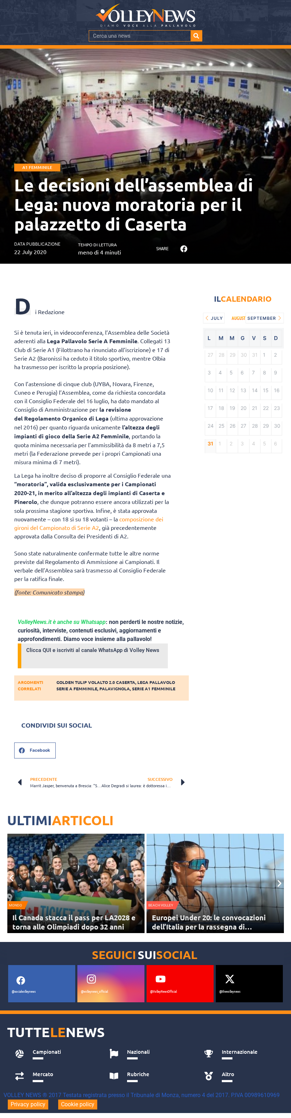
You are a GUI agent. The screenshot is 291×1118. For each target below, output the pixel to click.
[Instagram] (91, 979)
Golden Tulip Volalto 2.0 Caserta (95, 682)
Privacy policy (28, 1104)
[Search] (196, 36)
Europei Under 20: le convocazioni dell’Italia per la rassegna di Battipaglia (209, 927)
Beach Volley (160, 905)
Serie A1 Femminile (153, 688)
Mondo (15, 905)
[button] (184, 249)
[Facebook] (20, 980)
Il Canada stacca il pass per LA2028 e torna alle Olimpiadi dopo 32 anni (74, 922)
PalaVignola (114, 688)
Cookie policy (77, 1104)
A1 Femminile (37, 167)
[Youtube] (160, 979)
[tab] (54, 1053)
